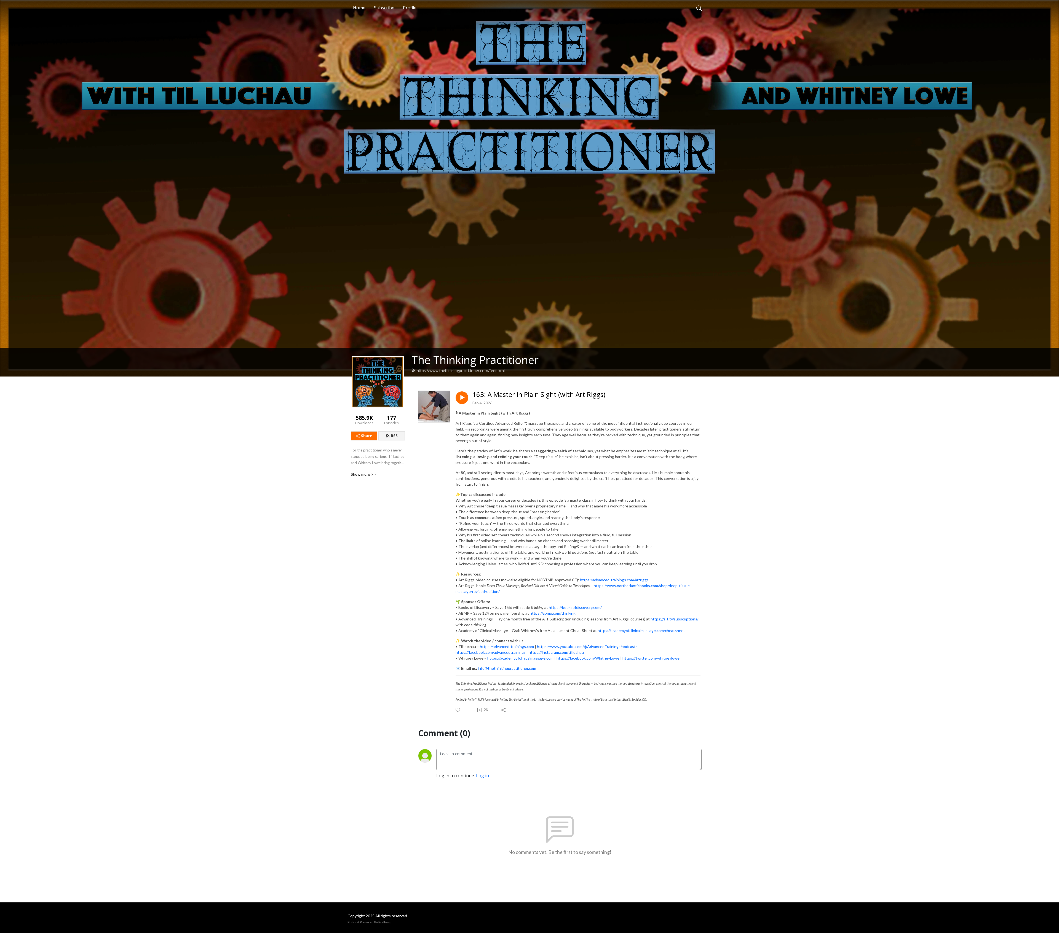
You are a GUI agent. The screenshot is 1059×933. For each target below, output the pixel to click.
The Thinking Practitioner (475, 359)
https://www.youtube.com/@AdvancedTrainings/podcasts (587, 646)
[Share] (504, 710)
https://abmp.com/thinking (553, 613)
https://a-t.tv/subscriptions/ (675, 619)
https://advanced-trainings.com (507, 646)
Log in (482, 776)
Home (359, 8)
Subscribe (384, 8)
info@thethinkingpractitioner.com (507, 668)
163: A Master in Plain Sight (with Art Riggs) (538, 395)
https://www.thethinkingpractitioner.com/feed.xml (461, 370)
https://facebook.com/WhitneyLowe (588, 658)
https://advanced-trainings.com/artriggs (614, 579)
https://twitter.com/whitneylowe (651, 658)
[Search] (699, 7)
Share (366, 435)
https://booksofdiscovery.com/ (575, 607)
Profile (409, 8)
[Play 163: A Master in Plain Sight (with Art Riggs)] (462, 397)
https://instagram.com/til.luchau (556, 652)
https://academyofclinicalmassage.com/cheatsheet (641, 630)
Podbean (384, 922)
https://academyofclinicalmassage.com (520, 658)
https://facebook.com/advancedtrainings (491, 652)
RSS (394, 435)
